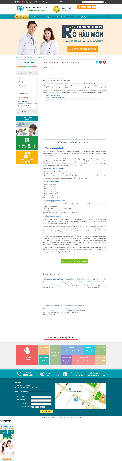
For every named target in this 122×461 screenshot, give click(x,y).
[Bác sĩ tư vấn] (74, 261)
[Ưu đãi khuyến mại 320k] (7, 460)
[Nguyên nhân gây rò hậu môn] (75, 309)
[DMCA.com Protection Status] (6, 422)
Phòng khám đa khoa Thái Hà (68, 382)
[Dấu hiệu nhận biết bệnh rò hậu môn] (53, 310)
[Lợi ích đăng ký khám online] (27, 164)
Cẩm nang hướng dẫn (82, 17)
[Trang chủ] (16, 57)
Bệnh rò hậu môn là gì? (75, 279)
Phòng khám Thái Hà (65, 418)
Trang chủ (23, 17)
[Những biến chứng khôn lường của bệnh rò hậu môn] (97, 284)
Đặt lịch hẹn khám (27, 118)
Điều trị (46, 17)
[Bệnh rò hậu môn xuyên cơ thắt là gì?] (53, 284)
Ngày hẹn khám (23, 406)
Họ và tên (21, 396)
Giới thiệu (34, 17)
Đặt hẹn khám (46, 411)
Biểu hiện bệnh (23, 403)
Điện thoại (21, 400)
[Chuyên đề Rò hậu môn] (61, 37)
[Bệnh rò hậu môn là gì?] (75, 282)
